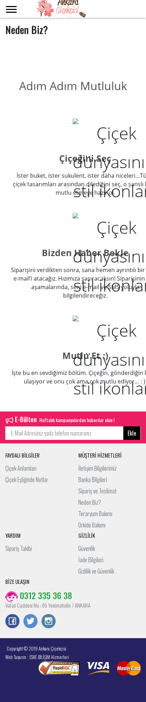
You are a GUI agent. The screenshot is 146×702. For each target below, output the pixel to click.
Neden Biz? (89, 502)
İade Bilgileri (90, 559)
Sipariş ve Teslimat (97, 491)
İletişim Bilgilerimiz (97, 468)
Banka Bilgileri (92, 479)
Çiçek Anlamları (20, 468)
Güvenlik (86, 548)
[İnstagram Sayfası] (48, 622)
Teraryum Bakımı (95, 513)
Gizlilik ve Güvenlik (96, 571)
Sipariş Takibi (18, 548)
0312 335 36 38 (45, 595)
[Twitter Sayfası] (30, 622)
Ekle (132, 433)
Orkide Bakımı (92, 525)
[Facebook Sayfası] (12, 622)
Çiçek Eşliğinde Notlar (26, 479)
